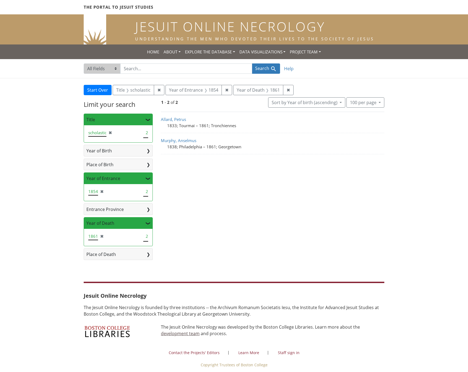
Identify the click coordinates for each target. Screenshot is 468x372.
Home (153, 51)
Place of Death (101, 254)
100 (363, 102)
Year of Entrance (103, 178)
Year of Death (100, 223)
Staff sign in (289, 352)
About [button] (170, 51)
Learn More (248, 352)
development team (180, 333)
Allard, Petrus (173, 119)
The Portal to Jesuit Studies (118, 7)
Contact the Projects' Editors (194, 352)
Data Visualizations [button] (260, 51)
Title (90, 120)
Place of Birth (99, 165)
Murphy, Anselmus (178, 140)
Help (289, 69)
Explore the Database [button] (208, 51)
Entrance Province (105, 209)
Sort (304, 102)
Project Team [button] (304, 51)
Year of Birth (99, 151)
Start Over (97, 90)
